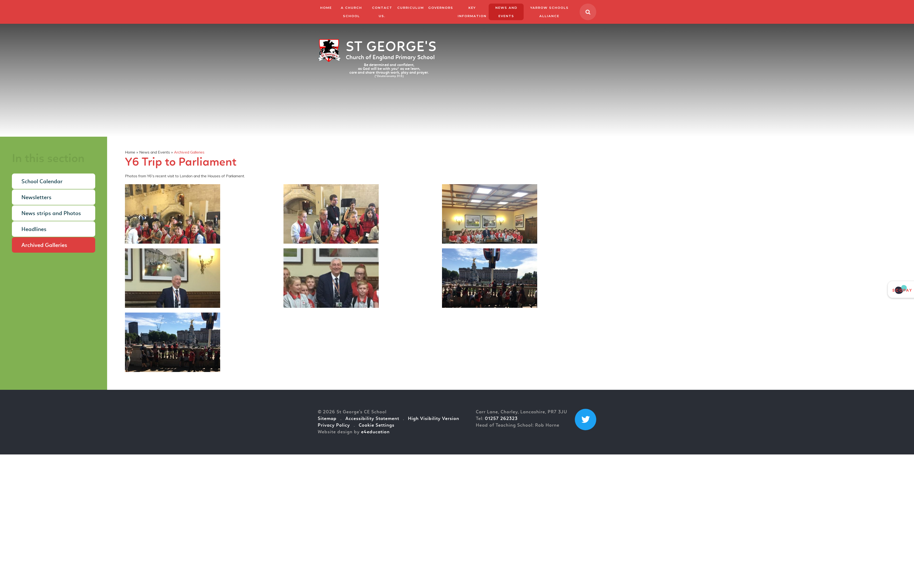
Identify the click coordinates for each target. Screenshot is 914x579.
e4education (375, 432)
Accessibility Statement (372, 418)
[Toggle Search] (588, 12)
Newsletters (36, 198)
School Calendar (42, 182)
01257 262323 (501, 418)
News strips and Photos (51, 214)
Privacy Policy (334, 425)
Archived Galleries (189, 152)
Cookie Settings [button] (376, 425)
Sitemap (327, 418)
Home (130, 152)
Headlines (33, 229)
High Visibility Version (433, 418)
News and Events (154, 152)
